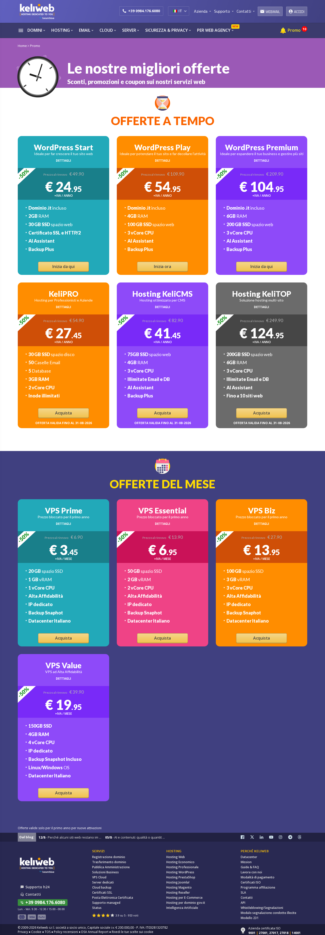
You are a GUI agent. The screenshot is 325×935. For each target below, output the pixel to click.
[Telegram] (293, 837)
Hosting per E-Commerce (184, 897)
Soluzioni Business (105, 872)
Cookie (36, 932)
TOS (48, 932)
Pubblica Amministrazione (111, 867)
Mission (246, 862)
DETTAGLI (63, 160)
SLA (243, 892)
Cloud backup (101, 887)
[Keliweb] (37, 865)
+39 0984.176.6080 (144, 10)
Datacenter (249, 857)
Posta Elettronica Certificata (112, 897)
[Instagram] (283, 837)
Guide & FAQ (250, 867)
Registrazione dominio (108, 857)
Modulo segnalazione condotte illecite (268, 913)
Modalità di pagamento (257, 877)
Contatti (247, 897)
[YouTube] (274, 837)
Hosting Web (175, 857)
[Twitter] (255, 837)
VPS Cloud (99, 877)
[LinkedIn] (264, 837)
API (243, 902)
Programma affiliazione (258, 887)
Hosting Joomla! (177, 882)
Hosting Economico (180, 862)
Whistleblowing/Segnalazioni (262, 908)
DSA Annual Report (94, 932)
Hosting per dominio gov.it (185, 902)
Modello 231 (249, 918)
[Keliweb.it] (37, 11)
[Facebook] (245, 837)
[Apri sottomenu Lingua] (185, 11)
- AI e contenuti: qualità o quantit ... (135, 837)
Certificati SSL (102, 892)
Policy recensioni (66, 932)
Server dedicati (103, 882)
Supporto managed (106, 902)
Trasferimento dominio (109, 862)
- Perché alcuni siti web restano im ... (70, 837)
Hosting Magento (179, 887)
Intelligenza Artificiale (182, 908)
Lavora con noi (251, 872)
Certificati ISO (251, 882)
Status (97, 908)
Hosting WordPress (180, 872)
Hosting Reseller (178, 892)
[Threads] (302, 837)
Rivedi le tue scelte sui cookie (132, 932)
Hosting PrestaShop (180, 877)
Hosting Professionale (182, 867)
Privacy (23, 932)
